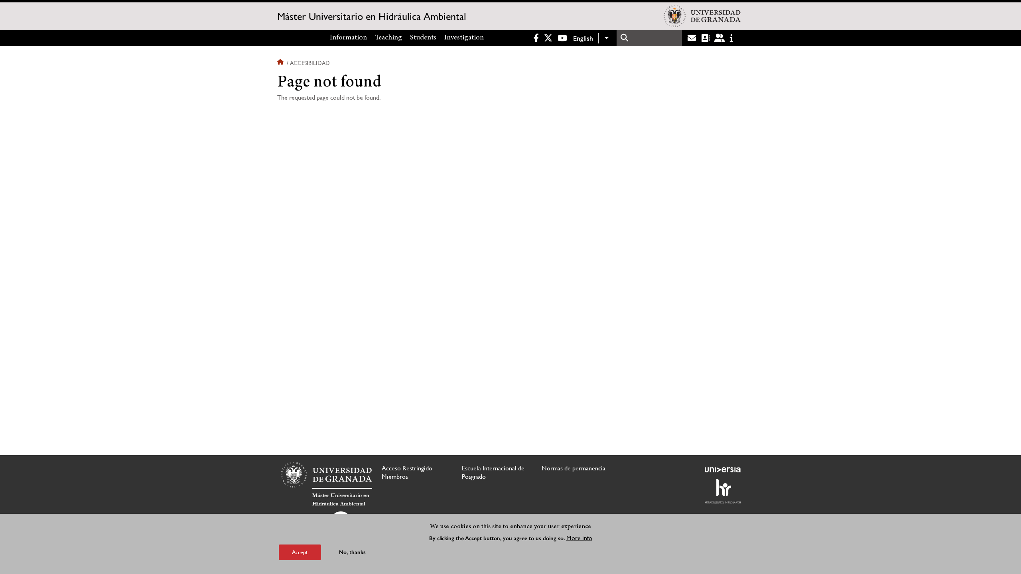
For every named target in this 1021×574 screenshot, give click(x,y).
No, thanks (352, 551)
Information (348, 37)
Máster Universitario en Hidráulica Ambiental (371, 16)
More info (579, 537)
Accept (300, 551)
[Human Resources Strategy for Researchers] (723, 491)
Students (423, 37)
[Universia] (723, 469)
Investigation (464, 37)
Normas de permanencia (573, 468)
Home (281, 63)
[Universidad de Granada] (702, 16)
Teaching (388, 37)
